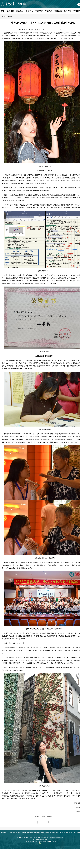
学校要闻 (10, 11)
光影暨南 (58, 11)
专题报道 (39, 11)
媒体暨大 (29, 11)
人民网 (10, 832)
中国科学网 (69, 832)
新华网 (15, 832)
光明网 (24, 832)
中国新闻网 (30, 832)
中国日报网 (37, 832)
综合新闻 (20, 11)
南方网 (74, 832)
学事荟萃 (9, 16)
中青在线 (52, 832)
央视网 (19, 832)
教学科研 (48, 11)
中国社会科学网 (60, 832)
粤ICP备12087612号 (35, 841)
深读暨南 (67, 11)
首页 (3, 11)
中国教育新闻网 (45, 832)
